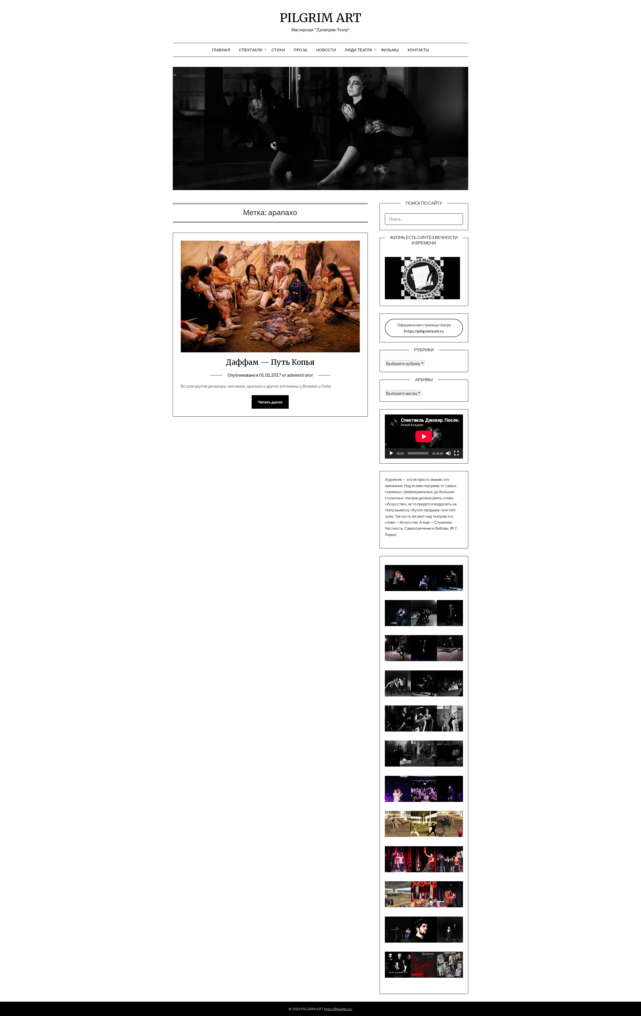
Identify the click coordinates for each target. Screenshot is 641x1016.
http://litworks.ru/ (338, 1009)
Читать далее (270, 402)
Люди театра (358, 50)
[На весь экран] (456, 453)
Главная (221, 50)
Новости (326, 50)
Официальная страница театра (424, 328)
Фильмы (390, 50)
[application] (424, 436)
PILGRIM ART (320, 17)
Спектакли (251, 50)
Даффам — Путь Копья (270, 362)
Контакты (418, 50)
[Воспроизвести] (391, 453)
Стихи (278, 50)
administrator (300, 375)
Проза (300, 50)
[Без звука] (448, 453)
